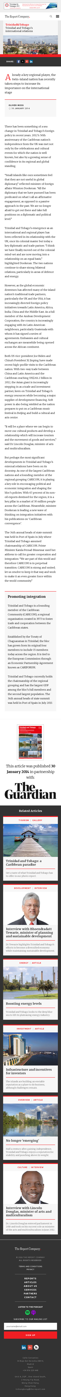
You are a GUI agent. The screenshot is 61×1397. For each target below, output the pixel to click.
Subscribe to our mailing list (30, 1319)
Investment (24, 1029)
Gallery (37, 820)
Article (36, 963)
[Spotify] (27, 1312)
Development (22, 888)
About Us (30, 1286)
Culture (23, 1167)
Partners (30, 1293)
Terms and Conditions (30, 1266)
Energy (24, 963)
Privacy (30, 1269)
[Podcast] (33, 1312)
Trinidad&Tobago (17, 24)
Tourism (24, 820)
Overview (24, 1100)
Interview (40, 888)
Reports (30, 1278)
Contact (30, 1297)
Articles (30, 1282)
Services (30, 1290)
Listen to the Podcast (30, 1307)
